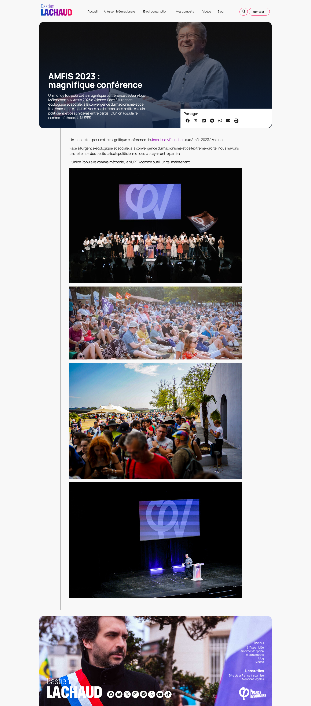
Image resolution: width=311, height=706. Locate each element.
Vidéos (206, 11)
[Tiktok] (168, 694)
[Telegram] (143, 694)
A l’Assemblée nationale (119, 11)
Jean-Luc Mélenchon (167, 139)
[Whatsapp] (151, 694)
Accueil (92, 11)
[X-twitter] (127, 694)
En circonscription (155, 11)
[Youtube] (160, 694)
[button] (188, 120)
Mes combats (185, 11)
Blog (220, 11)
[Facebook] (110, 694)
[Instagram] (135, 694)
